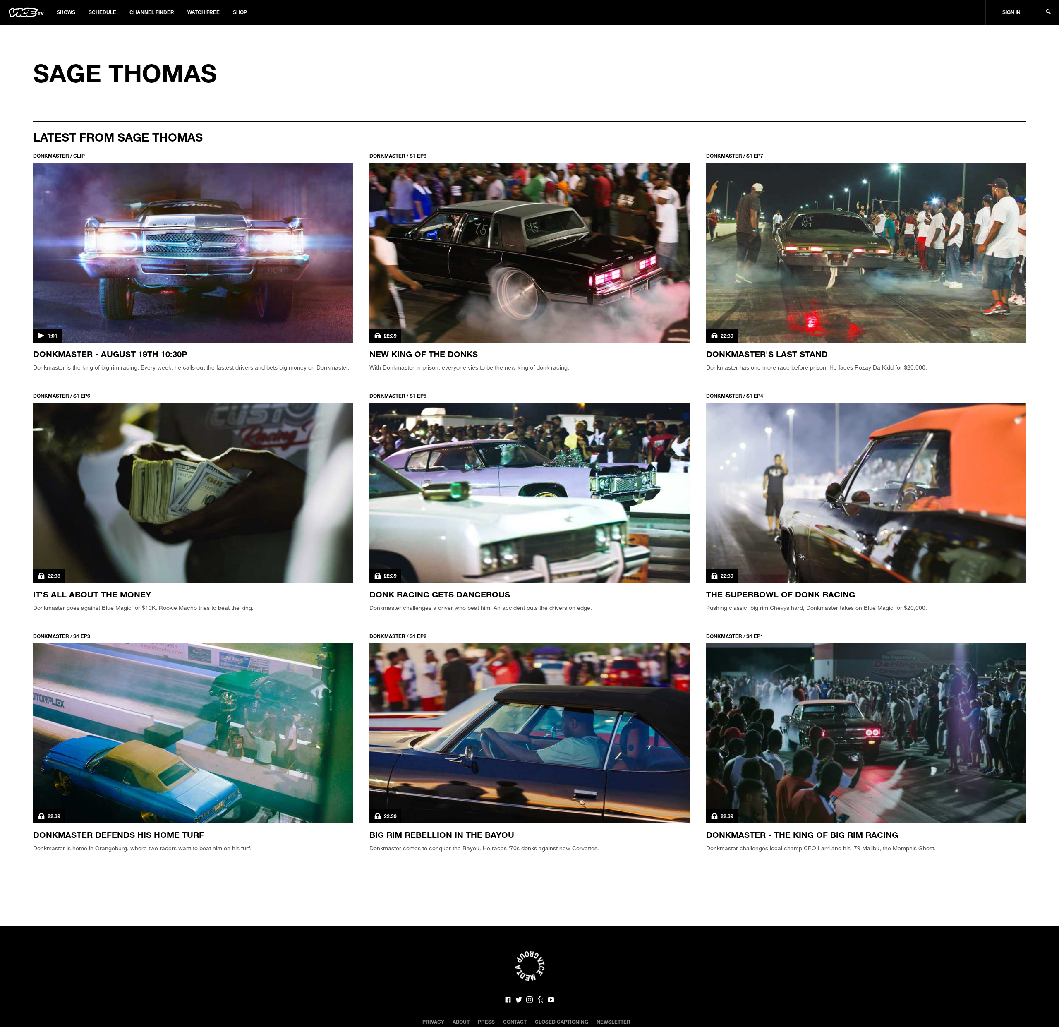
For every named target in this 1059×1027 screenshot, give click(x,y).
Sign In (1011, 12)
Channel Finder (151, 12)
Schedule (102, 12)
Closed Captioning (561, 1021)
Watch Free (203, 12)
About (461, 1021)
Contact (515, 1021)
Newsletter (613, 1021)
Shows (66, 12)
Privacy (433, 1021)
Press (486, 1021)
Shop (240, 12)
